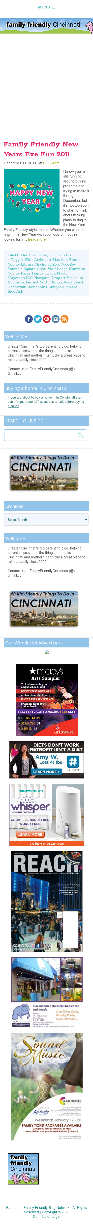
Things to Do (60, 255)
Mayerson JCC (20, 277)
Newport (41, 277)
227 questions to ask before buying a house (46, 403)
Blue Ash (60, 259)
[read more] (37, 239)
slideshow (36, 287)
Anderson (42, 259)
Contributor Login (46, 1216)
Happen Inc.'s (43, 273)
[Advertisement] (46, 83)
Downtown (38, 255)
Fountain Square (21, 269)
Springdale (55, 287)
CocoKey (68, 264)
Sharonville (17, 287)
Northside (16, 282)
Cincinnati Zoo (46, 264)
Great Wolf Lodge (52, 269)
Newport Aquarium (67, 277)
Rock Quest (73, 282)
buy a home (43, 397)
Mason (62, 273)
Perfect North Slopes (44, 282)
